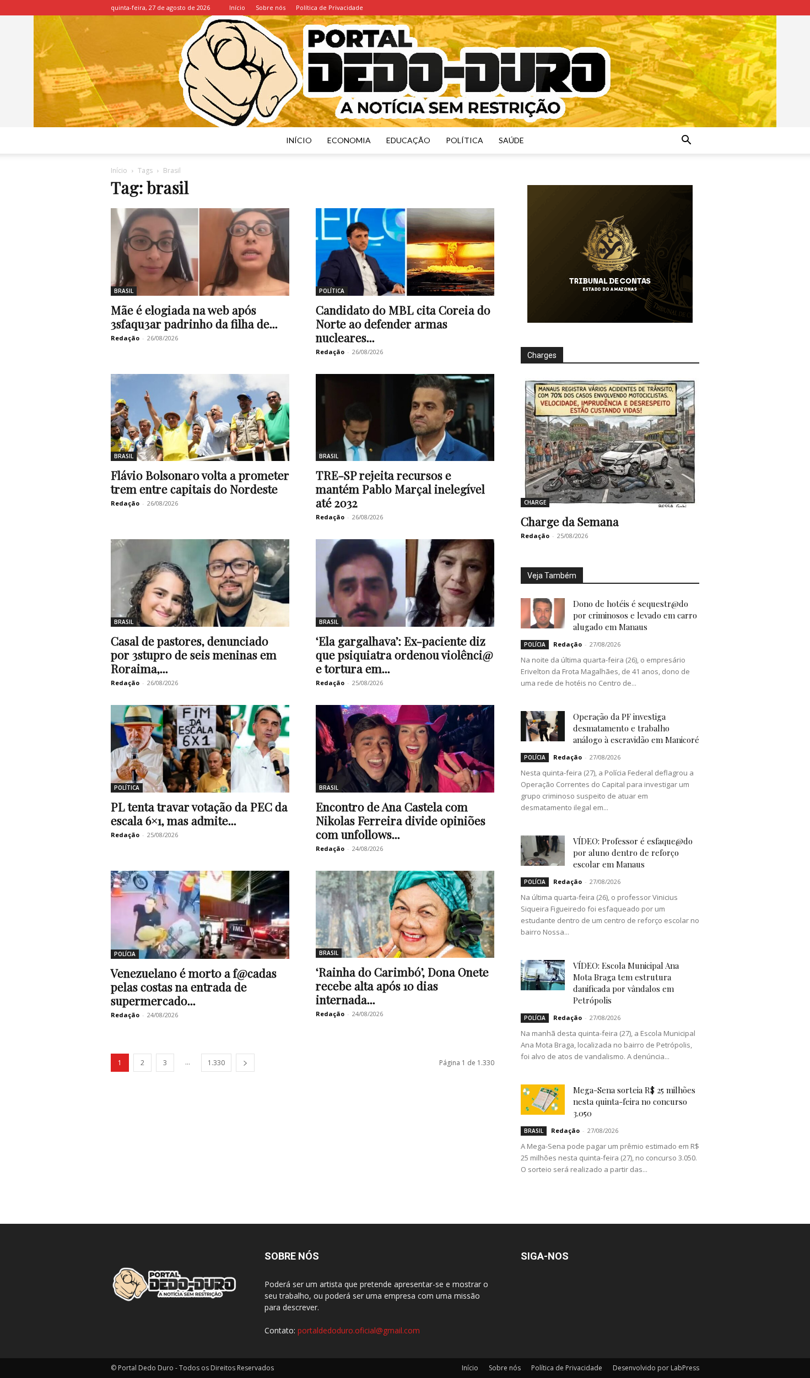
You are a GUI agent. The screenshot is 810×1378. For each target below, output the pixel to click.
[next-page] (245, 1063)
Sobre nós (270, 7)
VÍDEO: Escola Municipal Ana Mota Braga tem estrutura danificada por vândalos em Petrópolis (626, 983)
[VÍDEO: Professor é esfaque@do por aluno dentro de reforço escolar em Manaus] (543, 851)
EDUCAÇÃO (408, 140)
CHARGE (535, 502)
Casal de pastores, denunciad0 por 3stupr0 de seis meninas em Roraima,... (194, 654)
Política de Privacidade (329, 7)
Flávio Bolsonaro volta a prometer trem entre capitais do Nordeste (200, 481)
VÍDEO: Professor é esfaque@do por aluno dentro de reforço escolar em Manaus (633, 853)
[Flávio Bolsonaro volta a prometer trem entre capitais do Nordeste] (200, 418)
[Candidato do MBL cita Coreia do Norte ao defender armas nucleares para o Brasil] (405, 252)
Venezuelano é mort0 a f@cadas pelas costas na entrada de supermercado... (194, 986)
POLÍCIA (125, 954)
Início (237, 7)
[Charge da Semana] (610, 442)
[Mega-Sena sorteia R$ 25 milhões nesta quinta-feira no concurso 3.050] (543, 1099)
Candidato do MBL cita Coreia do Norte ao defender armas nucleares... (403, 323)
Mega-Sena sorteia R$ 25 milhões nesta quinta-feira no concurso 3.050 (634, 1101)
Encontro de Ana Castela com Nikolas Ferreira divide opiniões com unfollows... (400, 820)
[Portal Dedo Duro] (405, 71)
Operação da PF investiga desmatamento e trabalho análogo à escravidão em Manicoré (636, 728)
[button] (686, 141)
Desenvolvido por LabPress (656, 1367)
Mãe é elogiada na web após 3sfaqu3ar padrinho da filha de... (194, 316)
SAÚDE (511, 140)
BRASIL (123, 291)
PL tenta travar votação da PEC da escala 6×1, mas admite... (199, 813)
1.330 (216, 1062)
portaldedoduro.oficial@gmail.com (359, 1330)
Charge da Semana (570, 521)
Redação (125, 338)
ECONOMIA (349, 140)
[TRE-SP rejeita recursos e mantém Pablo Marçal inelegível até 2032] (405, 418)
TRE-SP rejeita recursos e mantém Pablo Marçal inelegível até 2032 (400, 488)
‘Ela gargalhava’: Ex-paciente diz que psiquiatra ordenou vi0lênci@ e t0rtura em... (404, 654)
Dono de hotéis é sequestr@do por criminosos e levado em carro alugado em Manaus (635, 615)
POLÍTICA (464, 140)
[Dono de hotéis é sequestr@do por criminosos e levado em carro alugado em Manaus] (543, 613)
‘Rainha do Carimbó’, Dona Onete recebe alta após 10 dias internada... (402, 985)
